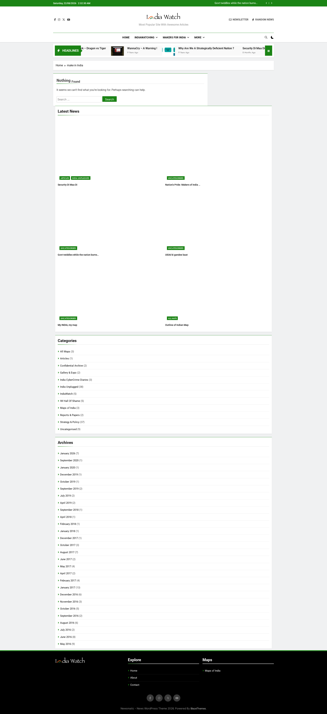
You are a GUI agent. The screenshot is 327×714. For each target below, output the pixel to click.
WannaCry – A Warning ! (123, 48)
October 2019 (67, 481)
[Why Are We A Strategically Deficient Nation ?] (149, 52)
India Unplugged (80, 178)
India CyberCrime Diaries (74, 379)
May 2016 (65, 643)
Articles (65, 178)
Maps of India (68, 407)
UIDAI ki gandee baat (176, 254)
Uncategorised (175, 178)
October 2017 (67, 545)
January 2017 (67, 587)
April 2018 (66, 517)
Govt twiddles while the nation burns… (236, 3)
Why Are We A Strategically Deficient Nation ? (187, 48)
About (133, 677)
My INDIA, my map (67, 325)
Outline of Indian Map (177, 325)
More (197, 37)
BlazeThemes (198, 708)
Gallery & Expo (68, 372)
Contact (134, 684)
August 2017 (67, 552)
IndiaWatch (66, 393)
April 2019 (66, 502)
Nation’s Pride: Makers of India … (182, 184)
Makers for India (174, 37)
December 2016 (69, 594)
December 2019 (69, 474)
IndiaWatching (144, 37)
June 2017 (66, 559)
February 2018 (68, 524)
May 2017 (65, 566)
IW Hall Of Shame (70, 400)
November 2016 (69, 601)
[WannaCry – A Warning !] (98, 52)
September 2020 (69, 460)
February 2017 (68, 580)
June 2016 (66, 637)
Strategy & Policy (69, 422)
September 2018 (69, 509)
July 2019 (65, 495)
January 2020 (67, 467)
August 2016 (67, 622)
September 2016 (69, 615)
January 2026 (67, 453)
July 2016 (65, 629)
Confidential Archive (71, 365)
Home (125, 37)
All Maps (172, 318)
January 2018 (67, 531)
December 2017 (69, 538)
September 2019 (69, 488)
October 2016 (67, 608)
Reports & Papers (70, 415)
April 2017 (66, 573)
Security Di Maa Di (235, 48)
